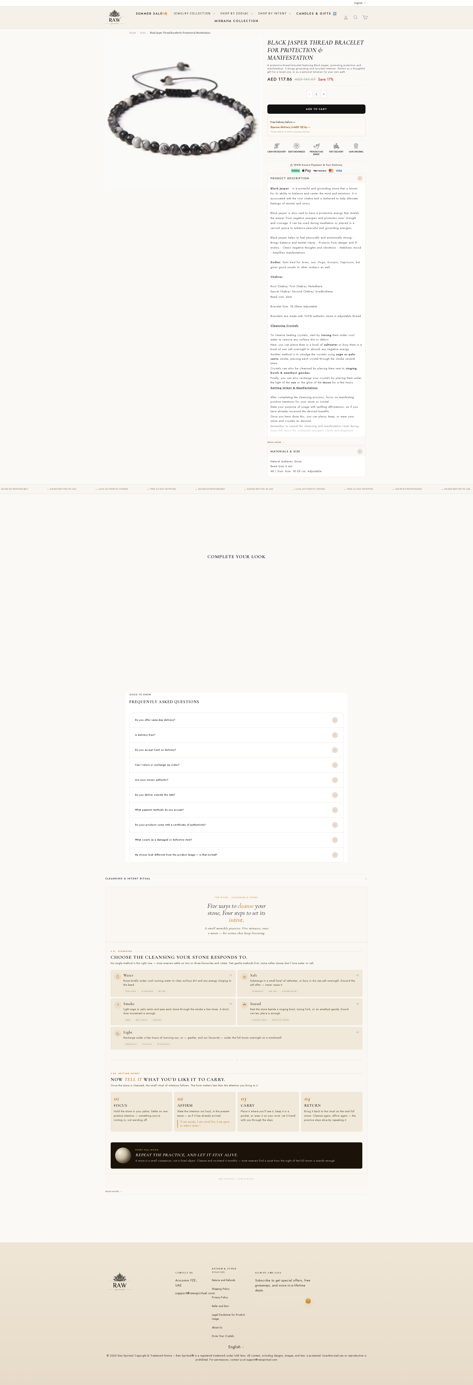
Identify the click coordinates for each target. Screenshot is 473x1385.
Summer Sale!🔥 (152, 13)
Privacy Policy (220, 1297)
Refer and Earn (220, 1306)
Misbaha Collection (237, 21)
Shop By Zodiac (235, 13)
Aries (142, 33)
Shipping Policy (220, 1289)
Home (132, 33)
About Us (217, 1327)
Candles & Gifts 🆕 (316, 13)
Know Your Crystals (223, 1336)
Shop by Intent (273, 13)
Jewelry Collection (193, 13)
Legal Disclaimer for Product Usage (228, 1317)
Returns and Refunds (223, 1280)
